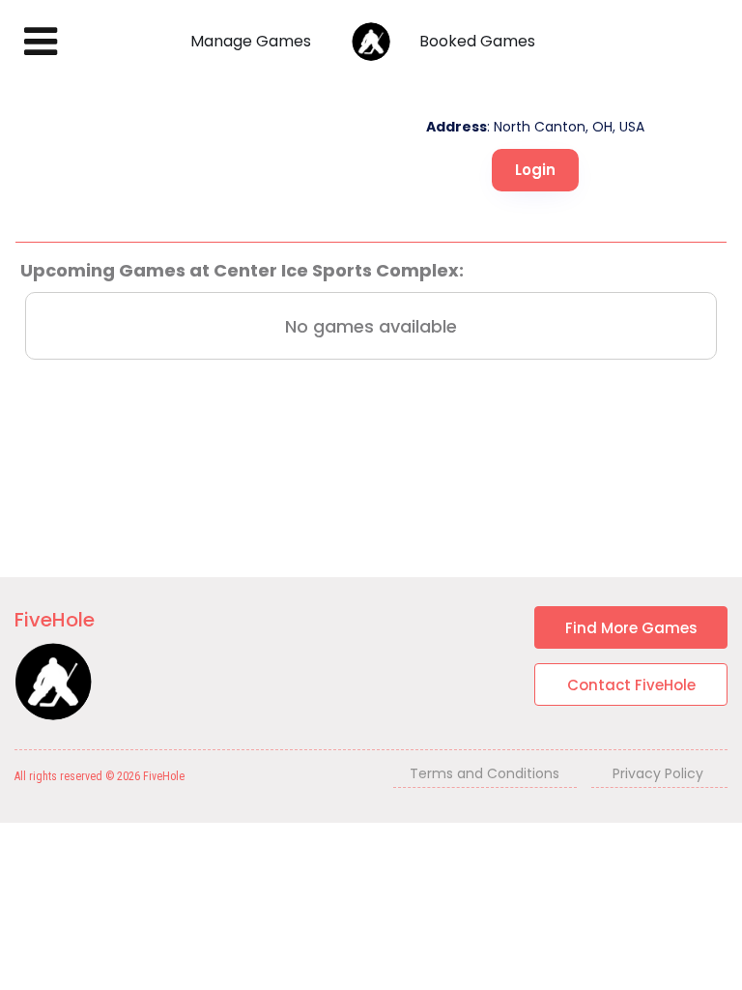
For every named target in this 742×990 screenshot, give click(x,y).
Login (535, 170)
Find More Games (631, 628)
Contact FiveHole (631, 685)
